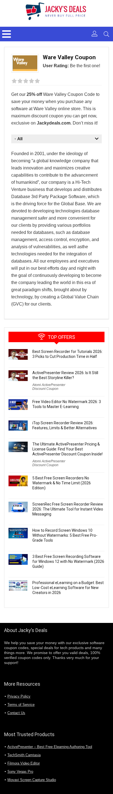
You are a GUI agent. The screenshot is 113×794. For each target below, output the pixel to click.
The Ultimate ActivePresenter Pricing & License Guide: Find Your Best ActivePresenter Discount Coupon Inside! (67, 449)
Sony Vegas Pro (20, 771)
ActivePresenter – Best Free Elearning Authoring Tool (49, 747)
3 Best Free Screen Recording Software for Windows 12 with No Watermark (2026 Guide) (68, 561)
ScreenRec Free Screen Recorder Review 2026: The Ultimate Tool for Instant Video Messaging (67, 509)
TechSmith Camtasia (24, 755)
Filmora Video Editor (23, 763)
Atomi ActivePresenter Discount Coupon (48, 387)
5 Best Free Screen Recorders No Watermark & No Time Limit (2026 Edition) (61, 483)
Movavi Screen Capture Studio (31, 780)
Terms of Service (21, 705)
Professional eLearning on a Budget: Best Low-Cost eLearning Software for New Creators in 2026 (68, 587)
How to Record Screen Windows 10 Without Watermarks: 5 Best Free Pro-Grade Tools (64, 535)
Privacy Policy (18, 696)
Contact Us (16, 713)
